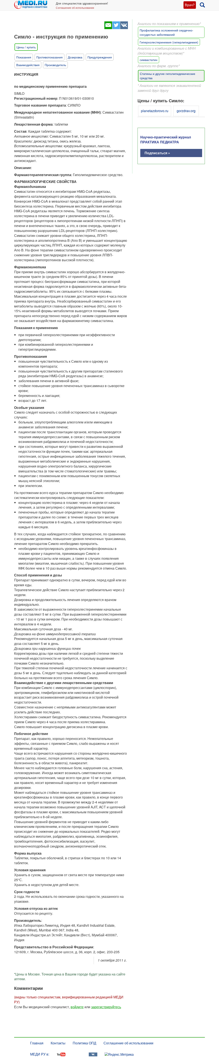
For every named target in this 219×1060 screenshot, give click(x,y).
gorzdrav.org (186, 110)
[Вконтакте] (124, 27)
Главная (36, 1043)
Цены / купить (26, 47)
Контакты (58, 1043)
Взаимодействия (28, 65)
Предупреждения (99, 57)
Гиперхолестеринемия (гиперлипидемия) (169, 42)
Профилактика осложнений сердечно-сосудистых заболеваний (166, 32)
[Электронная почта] (108, 27)
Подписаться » (157, 152)
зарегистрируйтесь (106, 1006)
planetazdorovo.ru (154, 110)
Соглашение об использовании (75, 7)
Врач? (190, 4)
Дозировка (75, 57)
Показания (23, 57)
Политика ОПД (84, 1043)
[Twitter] (116, 27)
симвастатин (148, 60)
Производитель (55, 65)
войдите (77, 1006)
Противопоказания (49, 57)
